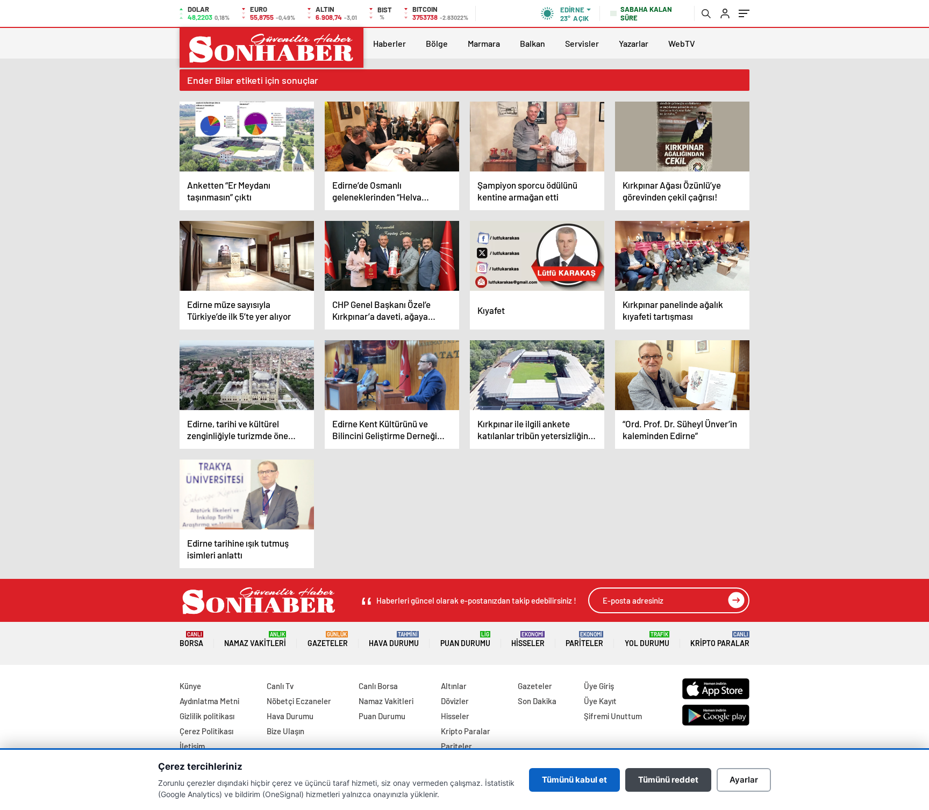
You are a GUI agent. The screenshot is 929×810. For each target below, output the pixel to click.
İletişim (192, 746)
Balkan (532, 43)
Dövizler (455, 701)
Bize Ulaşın (285, 731)
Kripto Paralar (719, 639)
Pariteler (584, 639)
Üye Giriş (599, 686)
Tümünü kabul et (574, 780)
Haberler (389, 43)
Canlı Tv (280, 686)
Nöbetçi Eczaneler (299, 701)
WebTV (681, 43)
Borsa (191, 639)
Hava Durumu (394, 639)
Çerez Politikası (206, 731)
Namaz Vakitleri (255, 639)
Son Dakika (537, 701)
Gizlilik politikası (207, 716)
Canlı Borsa (378, 686)
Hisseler (528, 639)
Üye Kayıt (600, 701)
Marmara (484, 43)
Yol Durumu (647, 639)
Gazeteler (328, 639)
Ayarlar (744, 780)
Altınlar (454, 686)
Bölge (437, 43)
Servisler (582, 43)
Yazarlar (633, 43)
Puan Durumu (465, 639)
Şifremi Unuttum (613, 716)
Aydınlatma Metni (209, 701)
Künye (190, 686)
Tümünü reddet (668, 780)
